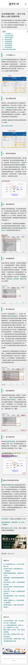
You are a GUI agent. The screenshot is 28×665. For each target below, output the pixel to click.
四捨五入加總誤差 (14, 279)
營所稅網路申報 (8, 485)
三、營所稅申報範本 (7, 37)
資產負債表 (16, 162)
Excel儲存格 (7, 107)
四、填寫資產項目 (7, 39)
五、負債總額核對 (7, 41)
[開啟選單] (25, 4)
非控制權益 (12, 399)
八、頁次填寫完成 (7, 47)
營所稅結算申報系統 (9, 441)
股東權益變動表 (13, 316)
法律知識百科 (5, 519)
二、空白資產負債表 (7, 35)
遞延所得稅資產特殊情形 (9, 49)
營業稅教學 (14, 522)
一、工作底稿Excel (7, 34)
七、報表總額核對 (7, 45)
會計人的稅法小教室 (7, 126)
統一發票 (21, 522)
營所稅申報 (4, 59)
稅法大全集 (9, 528)
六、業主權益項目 (7, 43)
